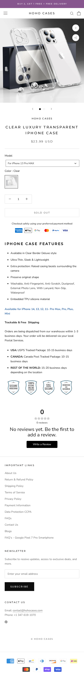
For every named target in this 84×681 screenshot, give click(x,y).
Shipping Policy (14, 486)
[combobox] (42, 163)
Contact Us (11, 525)
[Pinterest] (6, 621)
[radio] (11, 181)
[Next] (51, 109)
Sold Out (42, 212)
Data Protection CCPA (18, 512)
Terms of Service (15, 492)
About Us (10, 473)
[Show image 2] (44, 109)
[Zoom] (75, 27)
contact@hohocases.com (28, 610)
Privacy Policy (13, 499)
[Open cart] (78, 13)
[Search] (72, 13)
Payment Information (17, 505)
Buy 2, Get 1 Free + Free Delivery (42, 4)
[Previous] (32, 109)
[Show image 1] (40, 109)
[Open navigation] (5, 13)
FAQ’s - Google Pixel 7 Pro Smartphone (29, 538)
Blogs (8, 531)
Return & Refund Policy (19, 479)
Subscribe (19, 586)
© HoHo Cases (42, 639)
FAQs (8, 518)
